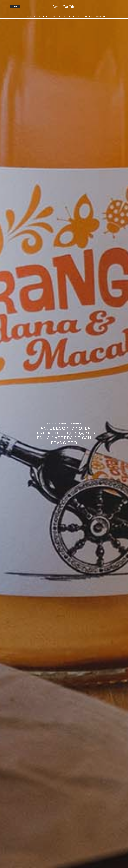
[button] (15, 6)
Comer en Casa (52, 423)
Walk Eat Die (64, 7)
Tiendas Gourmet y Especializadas (69, 423)
